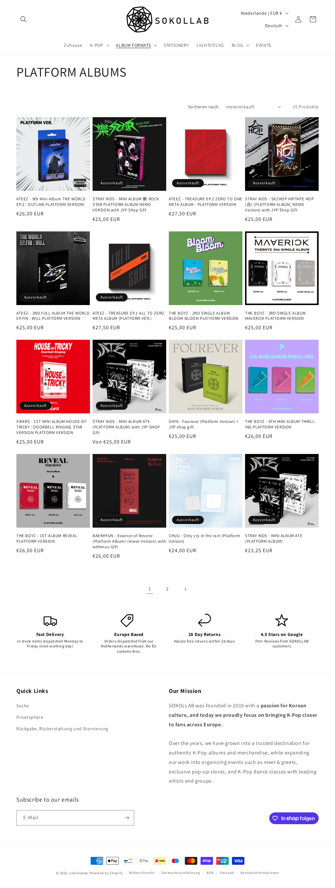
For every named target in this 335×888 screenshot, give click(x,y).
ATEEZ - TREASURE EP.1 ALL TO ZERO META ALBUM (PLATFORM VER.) (129, 316)
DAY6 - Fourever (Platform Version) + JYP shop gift (204, 424)
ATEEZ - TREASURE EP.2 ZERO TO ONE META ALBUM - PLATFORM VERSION (205, 201)
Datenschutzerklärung (181, 872)
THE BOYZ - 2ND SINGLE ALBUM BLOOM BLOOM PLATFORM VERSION (203, 316)
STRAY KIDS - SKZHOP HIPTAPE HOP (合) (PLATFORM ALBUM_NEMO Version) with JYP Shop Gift (279, 204)
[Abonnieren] (126, 817)
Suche (22, 706)
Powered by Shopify (106, 873)
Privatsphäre (29, 717)
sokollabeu (78, 873)
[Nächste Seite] (185, 589)
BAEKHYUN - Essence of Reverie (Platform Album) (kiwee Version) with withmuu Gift (129, 541)
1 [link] (150, 588)
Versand (227, 872)
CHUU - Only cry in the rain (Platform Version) (204, 538)
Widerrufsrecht (142, 872)
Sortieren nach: (204, 107)
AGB (209, 872)
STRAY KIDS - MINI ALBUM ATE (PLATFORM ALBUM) (273, 538)
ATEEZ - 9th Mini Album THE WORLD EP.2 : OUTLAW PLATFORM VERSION (50, 201)
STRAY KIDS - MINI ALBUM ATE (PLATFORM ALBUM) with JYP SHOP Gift (126, 427)
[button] (23, 19)
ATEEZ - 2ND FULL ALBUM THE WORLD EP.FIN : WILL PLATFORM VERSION (52, 316)
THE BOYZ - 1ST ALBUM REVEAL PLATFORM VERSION (46, 538)
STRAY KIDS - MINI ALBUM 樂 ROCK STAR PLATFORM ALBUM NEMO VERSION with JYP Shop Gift (126, 204)
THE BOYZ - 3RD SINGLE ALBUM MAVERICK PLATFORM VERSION (275, 316)
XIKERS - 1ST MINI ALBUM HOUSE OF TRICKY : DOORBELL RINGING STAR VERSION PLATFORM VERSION (51, 427)
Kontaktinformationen (259, 872)
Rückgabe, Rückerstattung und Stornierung (62, 729)
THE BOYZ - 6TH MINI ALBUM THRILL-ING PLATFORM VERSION (280, 424)
